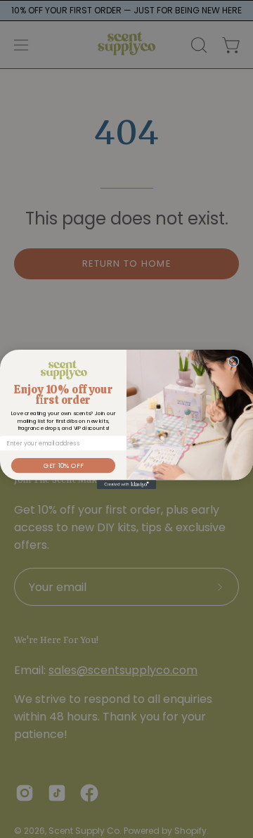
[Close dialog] (233, 361)
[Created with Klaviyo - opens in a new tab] (127, 484)
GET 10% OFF (64, 464)
